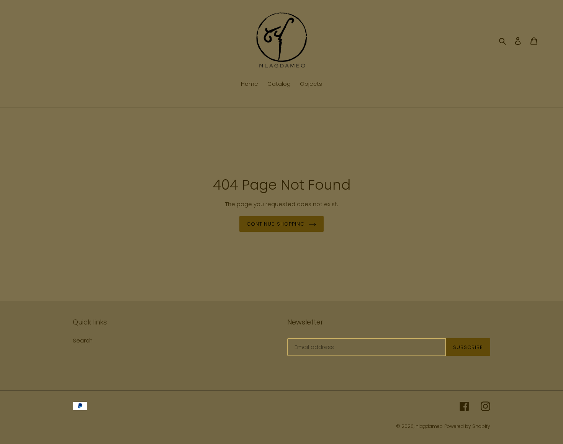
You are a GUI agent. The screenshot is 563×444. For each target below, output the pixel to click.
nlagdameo (429, 426)
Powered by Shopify (467, 426)
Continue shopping (276, 224)
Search (83, 340)
